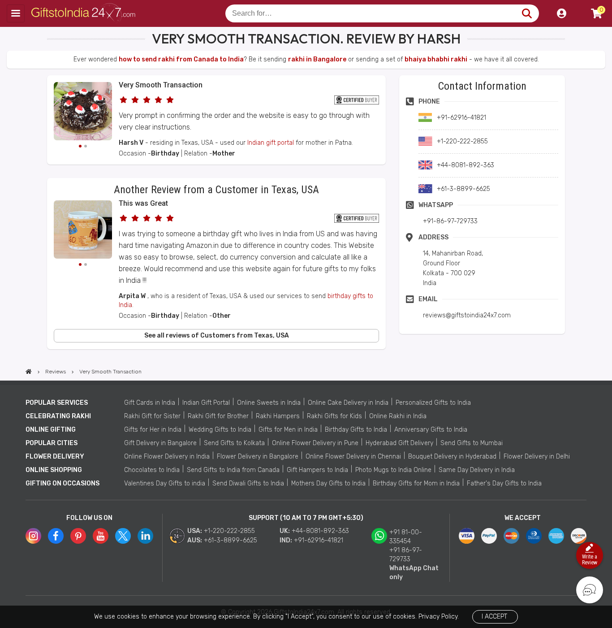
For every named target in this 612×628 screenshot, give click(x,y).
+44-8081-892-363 (320, 531)
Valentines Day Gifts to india (164, 483)
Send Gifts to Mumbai (471, 443)
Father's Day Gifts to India (504, 483)
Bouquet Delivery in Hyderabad (452, 456)
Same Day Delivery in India (477, 470)
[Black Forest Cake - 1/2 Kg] (83, 112)
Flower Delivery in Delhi (537, 456)
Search (526, 13)
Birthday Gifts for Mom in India (416, 483)
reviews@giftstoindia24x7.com (467, 315)
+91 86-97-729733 (405, 554)
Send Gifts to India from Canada (233, 470)
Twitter (123, 536)
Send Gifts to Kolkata (234, 443)
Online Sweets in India (269, 403)
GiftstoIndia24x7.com (85, 13)
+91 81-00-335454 (405, 536)
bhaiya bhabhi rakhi (436, 59)
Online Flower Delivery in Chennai (353, 456)
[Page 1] (80, 146)
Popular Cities (52, 443)
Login (561, 13)
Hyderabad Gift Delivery (399, 443)
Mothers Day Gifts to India (328, 483)
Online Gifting (51, 429)
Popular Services (57, 403)
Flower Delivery (55, 456)
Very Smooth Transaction (161, 85)
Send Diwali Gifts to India (248, 483)
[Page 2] (85, 146)
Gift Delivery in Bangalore (160, 443)
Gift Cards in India (149, 403)
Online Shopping (54, 470)
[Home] (29, 371)
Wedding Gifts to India (220, 429)
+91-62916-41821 (318, 540)
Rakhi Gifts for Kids (334, 416)
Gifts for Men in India (288, 429)
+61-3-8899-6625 (230, 540)
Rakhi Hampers (278, 416)
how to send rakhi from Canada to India (181, 59)
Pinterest (78, 536)
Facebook (56, 536)
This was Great (143, 203)
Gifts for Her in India (152, 429)
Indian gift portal (270, 143)
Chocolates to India (152, 470)
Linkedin (145, 536)
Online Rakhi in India (398, 416)
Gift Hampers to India (317, 470)
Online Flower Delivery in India (167, 456)
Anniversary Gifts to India (430, 429)
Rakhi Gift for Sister (152, 416)
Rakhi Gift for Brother (218, 416)
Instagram (33, 536)
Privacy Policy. (438, 616)
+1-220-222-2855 (229, 531)
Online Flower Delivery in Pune (315, 443)
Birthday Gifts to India (356, 429)
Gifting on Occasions (62, 483)
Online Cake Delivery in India (348, 403)
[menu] (16, 13)
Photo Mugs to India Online (393, 470)
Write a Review (589, 560)
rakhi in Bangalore (317, 59)
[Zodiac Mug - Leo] (83, 230)
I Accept (494, 616)
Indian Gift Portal (206, 403)
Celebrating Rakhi (58, 416)
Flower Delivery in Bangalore (257, 456)
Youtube (100, 536)
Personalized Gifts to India (433, 403)
